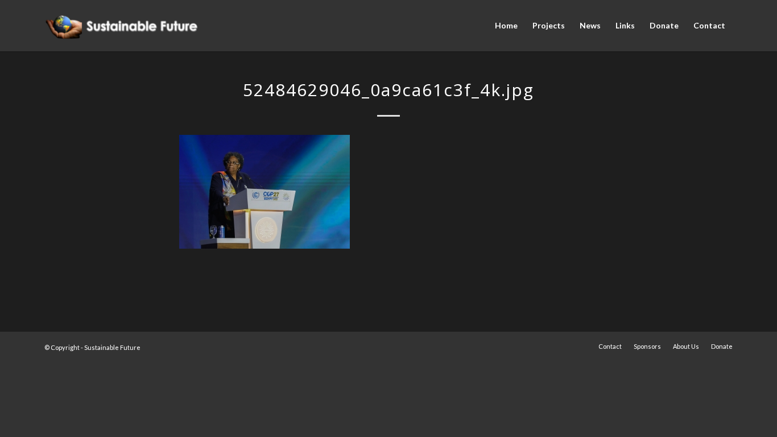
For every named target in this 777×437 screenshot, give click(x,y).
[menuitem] (506, 25)
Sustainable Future (112, 347)
